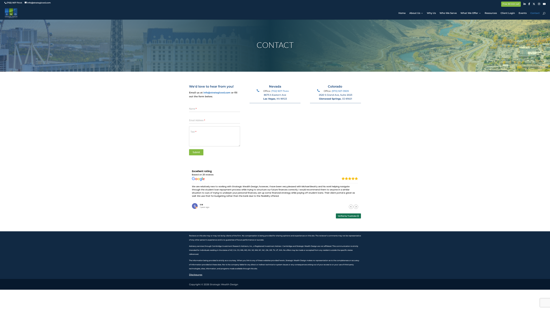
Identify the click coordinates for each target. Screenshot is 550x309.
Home (402, 13)
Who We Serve (448, 13)
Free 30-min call (511, 4)
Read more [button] (197, 200)
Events (523, 13)
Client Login (508, 13)
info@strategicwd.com (216, 92)
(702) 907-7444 (280, 91)
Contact (535, 13)
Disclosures (195, 274)
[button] (356, 207)
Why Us (431, 13)
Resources (491, 13)
